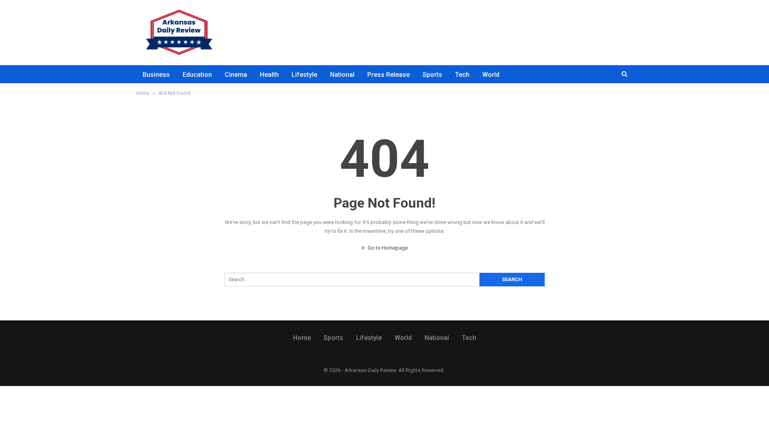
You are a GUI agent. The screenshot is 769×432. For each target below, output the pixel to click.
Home (302, 338)
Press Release (388, 74)
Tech (462, 74)
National (342, 74)
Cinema (236, 74)
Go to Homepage (387, 248)
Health (269, 74)
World (490, 74)
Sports (432, 74)
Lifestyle (304, 74)
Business (156, 74)
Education (197, 74)
